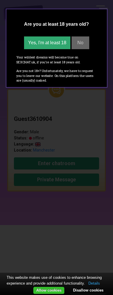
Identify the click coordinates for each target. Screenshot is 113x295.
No (80, 42)
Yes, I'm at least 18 (47, 42)
